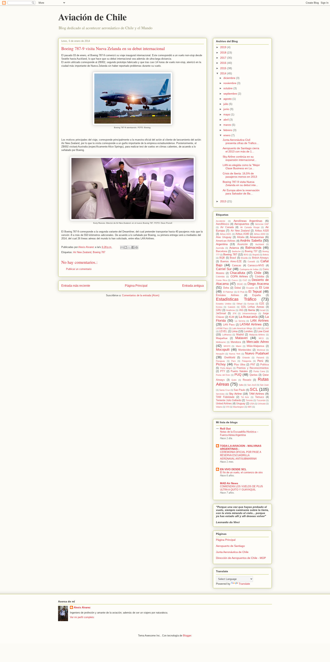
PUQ (238, 374)
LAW (258, 328)
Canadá (251, 261)
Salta (241, 385)
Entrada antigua (193, 285)
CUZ (245, 280)
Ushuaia (261, 403)
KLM (231, 317)
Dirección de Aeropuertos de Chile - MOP (241, 557)
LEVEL (223, 331)
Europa (250, 304)
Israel (262, 310)
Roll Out (225, 428)
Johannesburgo (249, 313)
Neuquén (220, 354)
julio (226, 103)
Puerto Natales (239, 371)
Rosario (247, 380)
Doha (226, 287)
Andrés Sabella (251, 240)
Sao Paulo (239, 390)
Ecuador (250, 288)
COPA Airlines (239, 276)
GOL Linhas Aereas (252, 307)
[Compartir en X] (129, 247)
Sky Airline (235, 393)
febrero (228, 130)
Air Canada (227, 227)
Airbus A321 (225, 234)
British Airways (260, 258)
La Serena (240, 321)
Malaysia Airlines (257, 334)
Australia (220, 248)
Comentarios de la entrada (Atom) (140, 295)
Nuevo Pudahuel (257, 353)
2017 (223, 57)
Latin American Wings (242, 328)
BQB (222, 258)
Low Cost (263, 331)
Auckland (259, 244)
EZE (261, 303)
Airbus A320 (262, 230)
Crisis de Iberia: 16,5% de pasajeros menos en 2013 (240, 175)
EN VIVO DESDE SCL (233, 469)
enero (227, 135)
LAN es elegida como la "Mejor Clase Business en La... (241, 166)
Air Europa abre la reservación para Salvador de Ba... (241, 192)
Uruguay (240, 403)
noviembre (230, 83)
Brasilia (244, 258)
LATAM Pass (222, 328)
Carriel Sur (224, 269)
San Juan (264, 385)
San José (251, 385)
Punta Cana (259, 371)
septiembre (230, 93)
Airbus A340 (242, 234)
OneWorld (229, 357)
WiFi (250, 407)
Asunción (242, 244)
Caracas (236, 265)
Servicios (220, 394)
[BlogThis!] (126, 247)
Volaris (219, 407)
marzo (227, 124)
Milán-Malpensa (255, 346)
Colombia (220, 276)
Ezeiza (219, 307)
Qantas (254, 375)
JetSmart (221, 313)
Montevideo (244, 350)
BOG (246, 254)
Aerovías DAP (262, 224)
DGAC (240, 284)
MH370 (227, 346)
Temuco (259, 397)
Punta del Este (223, 375)
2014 (223, 73)
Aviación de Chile (92, 16)
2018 (223, 52)
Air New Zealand (82, 252)
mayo (227, 114)
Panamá (260, 357)
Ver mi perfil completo (82, 617)
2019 (223, 47)
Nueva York (234, 354)
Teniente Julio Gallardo (228, 400)
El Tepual (255, 291)
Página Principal (136, 285)
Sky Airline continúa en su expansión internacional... (239, 158)
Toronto (249, 400)
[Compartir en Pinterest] (136, 247)
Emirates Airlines (227, 295)
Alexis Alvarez (82, 607)
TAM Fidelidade (225, 397)
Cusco (235, 280)
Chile (257, 273)
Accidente (220, 221)
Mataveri (241, 338)
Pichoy (221, 364)
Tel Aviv (245, 397)
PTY (222, 371)
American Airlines (225, 241)
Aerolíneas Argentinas (248, 220)
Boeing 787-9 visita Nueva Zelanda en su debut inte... (240, 183)
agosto (227, 98)
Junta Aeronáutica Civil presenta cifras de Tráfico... (241, 141)
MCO (261, 338)
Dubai (238, 287)
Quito (233, 380)
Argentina (222, 244)
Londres (248, 331)
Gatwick (231, 307)
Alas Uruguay (223, 237)
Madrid (240, 334)
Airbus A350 (259, 234)
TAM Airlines (256, 393)
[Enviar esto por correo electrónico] (122, 247)
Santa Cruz (224, 390)
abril (226, 119)
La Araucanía (248, 317)
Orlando (246, 357)
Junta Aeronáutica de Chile (232, 552)
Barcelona (221, 251)
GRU (218, 310)
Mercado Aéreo (258, 342)
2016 (223, 62)
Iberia (251, 310)
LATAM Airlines (251, 324)
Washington (238, 407)
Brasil (233, 258)
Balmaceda (253, 247)
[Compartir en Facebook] (133, 247)
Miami (238, 346)
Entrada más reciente (75, 285)
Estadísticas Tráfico (236, 299)
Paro (233, 361)
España (256, 295)
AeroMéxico (222, 224)
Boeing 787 (99, 252)
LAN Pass (229, 324)
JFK (234, 313)
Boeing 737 (251, 251)
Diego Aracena (258, 284)
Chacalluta (237, 273)
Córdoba (259, 276)
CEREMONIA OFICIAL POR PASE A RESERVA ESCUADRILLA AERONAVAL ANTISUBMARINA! (240, 455)
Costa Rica (221, 280)
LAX (267, 328)
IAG (241, 310)
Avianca (234, 247)
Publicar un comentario (78, 269)
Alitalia (240, 237)
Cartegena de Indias (249, 269)
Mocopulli (223, 349)
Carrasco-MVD (256, 265)
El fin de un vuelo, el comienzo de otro (241, 472)
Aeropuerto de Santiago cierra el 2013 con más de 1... (241, 150)
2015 (223, 68)
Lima (235, 331)
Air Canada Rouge (250, 227)
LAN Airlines (259, 320)
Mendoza (236, 342)
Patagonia (246, 361)
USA (252, 403)
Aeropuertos (241, 223)
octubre (228, 88)
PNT (252, 364)
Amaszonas (257, 237)
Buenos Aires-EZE (231, 261)
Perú (260, 360)
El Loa (264, 287)
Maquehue (221, 338)
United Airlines (224, 403)
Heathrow (230, 310)
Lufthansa (226, 334)
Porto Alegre (226, 368)
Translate (244, 583)
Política (264, 364)
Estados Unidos (223, 304)
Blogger (187, 635)
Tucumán (261, 400)
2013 (223, 201)
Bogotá (255, 254)
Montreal (261, 350)
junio (226, 109)
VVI (227, 407)
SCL (254, 389)
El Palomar (228, 292)
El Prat (241, 292)
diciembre (229, 77)
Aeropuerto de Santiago (230, 545)
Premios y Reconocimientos (253, 368)
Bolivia (266, 254)
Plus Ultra (239, 364)
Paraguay (220, 361)
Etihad (239, 304)
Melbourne (221, 342)
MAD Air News (229, 483)
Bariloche (236, 251)
